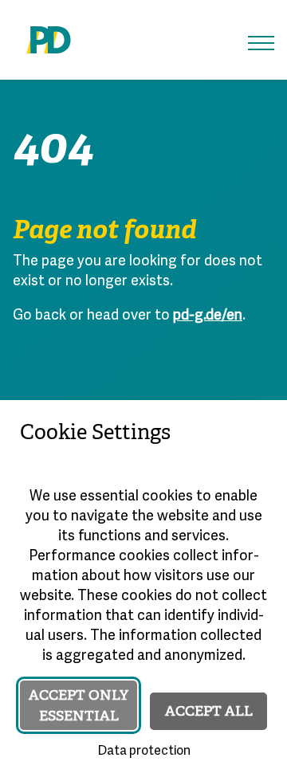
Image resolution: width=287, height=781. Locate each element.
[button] (261, 43)
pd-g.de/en (207, 316)
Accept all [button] (209, 711)
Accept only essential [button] (78, 705)
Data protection (144, 751)
